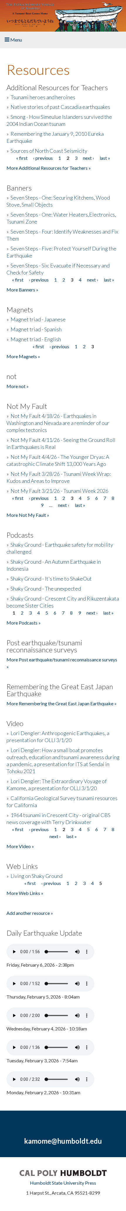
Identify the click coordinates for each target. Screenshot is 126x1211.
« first (22, 158)
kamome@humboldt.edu (63, 1141)
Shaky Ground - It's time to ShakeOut (51, 578)
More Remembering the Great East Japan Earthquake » (61, 703)
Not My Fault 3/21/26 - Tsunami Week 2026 (59, 491)
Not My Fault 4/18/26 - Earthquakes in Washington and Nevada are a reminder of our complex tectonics (57, 423)
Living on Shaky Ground (36, 876)
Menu (15, 39)
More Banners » (22, 289)
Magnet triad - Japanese (38, 319)
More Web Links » (24, 893)
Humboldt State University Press (63, 1183)
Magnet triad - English (36, 339)
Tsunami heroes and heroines (43, 97)
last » (105, 158)
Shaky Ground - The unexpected (46, 588)
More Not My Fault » (27, 515)
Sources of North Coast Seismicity (49, 150)
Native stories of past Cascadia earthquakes (60, 107)
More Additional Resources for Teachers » (48, 168)
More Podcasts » (23, 622)
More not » (17, 386)
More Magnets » (23, 356)
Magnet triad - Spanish (36, 329)
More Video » (20, 846)
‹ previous (43, 158)
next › (88, 158)
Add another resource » (29, 913)
